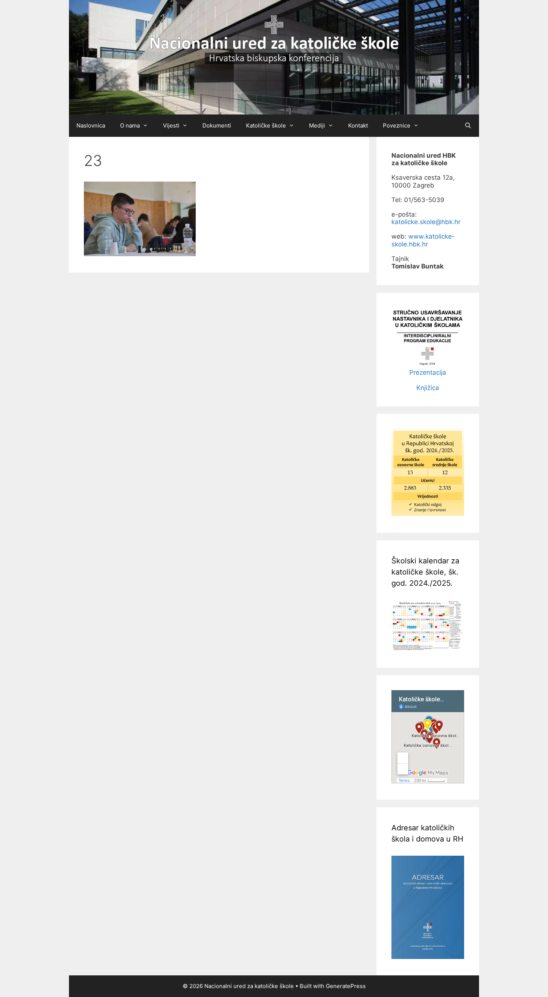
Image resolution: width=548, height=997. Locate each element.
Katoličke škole (266, 125)
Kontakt (358, 125)
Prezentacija (427, 372)
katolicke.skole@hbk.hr (425, 222)
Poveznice (396, 125)
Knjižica (427, 387)
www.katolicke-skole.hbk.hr (423, 240)
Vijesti (171, 125)
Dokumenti (216, 125)
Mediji (317, 125)
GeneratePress (346, 986)
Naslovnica (90, 125)
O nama (130, 125)
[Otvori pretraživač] (468, 125)
